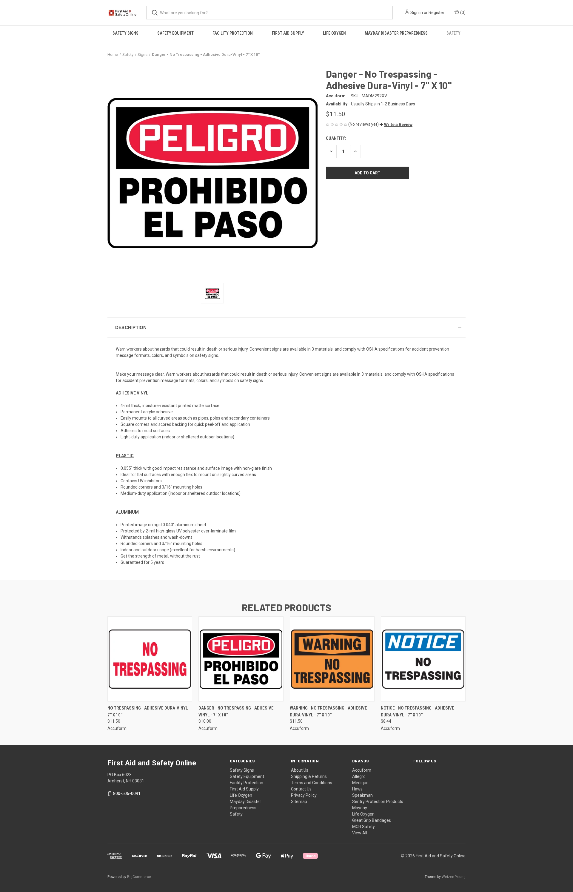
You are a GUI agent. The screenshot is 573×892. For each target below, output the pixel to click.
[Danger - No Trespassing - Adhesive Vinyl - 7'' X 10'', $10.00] (241, 659)
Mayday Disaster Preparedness (396, 33)
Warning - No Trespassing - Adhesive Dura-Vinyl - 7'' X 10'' (328, 711)
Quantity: (336, 138)
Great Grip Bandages (371, 820)
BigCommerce (139, 877)
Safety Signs (125, 33)
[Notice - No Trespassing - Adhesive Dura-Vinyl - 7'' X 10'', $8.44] (423, 659)
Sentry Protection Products (377, 801)
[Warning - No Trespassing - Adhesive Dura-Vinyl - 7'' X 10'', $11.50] (332, 659)
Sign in (416, 12)
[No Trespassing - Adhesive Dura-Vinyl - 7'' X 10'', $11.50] (150, 659)
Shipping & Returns (309, 776)
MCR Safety (363, 826)
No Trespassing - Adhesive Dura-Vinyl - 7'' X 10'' (148, 711)
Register (436, 12)
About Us (299, 770)
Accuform (361, 770)
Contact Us (301, 789)
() (462, 12)
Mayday (359, 807)
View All (359, 832)
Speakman (362, 795)
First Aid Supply (288, 33)
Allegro (359, 776)
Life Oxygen (334, 33)
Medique (360, 782)
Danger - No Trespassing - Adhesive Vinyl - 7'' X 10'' (236, 711)
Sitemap (299, 801)
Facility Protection (232, 33)
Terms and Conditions (311, 782)
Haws (357, 789)
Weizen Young (454, 877)
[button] (396, 124)
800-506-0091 (127, 793)
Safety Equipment (175, 33)
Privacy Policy (304, 795)
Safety (453, 33)
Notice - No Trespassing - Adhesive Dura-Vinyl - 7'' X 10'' (417, 711)
